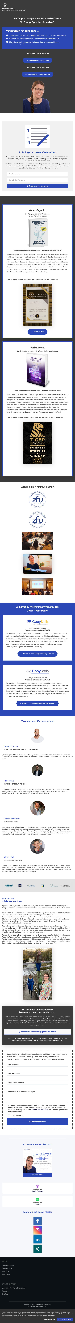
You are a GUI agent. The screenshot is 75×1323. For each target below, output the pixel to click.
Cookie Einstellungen (49, 1315)
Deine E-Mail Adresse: (16, 1083)
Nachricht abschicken (37, 1122)
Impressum (28, 1304)
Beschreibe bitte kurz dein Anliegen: (21, 1091)
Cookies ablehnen (49, 1319)
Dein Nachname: (14, 1074)
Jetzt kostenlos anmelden (38, 186)
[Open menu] (72, 2)
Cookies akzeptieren (65, 1319)
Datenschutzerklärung (40, 1109)
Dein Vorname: (13, 1065)
